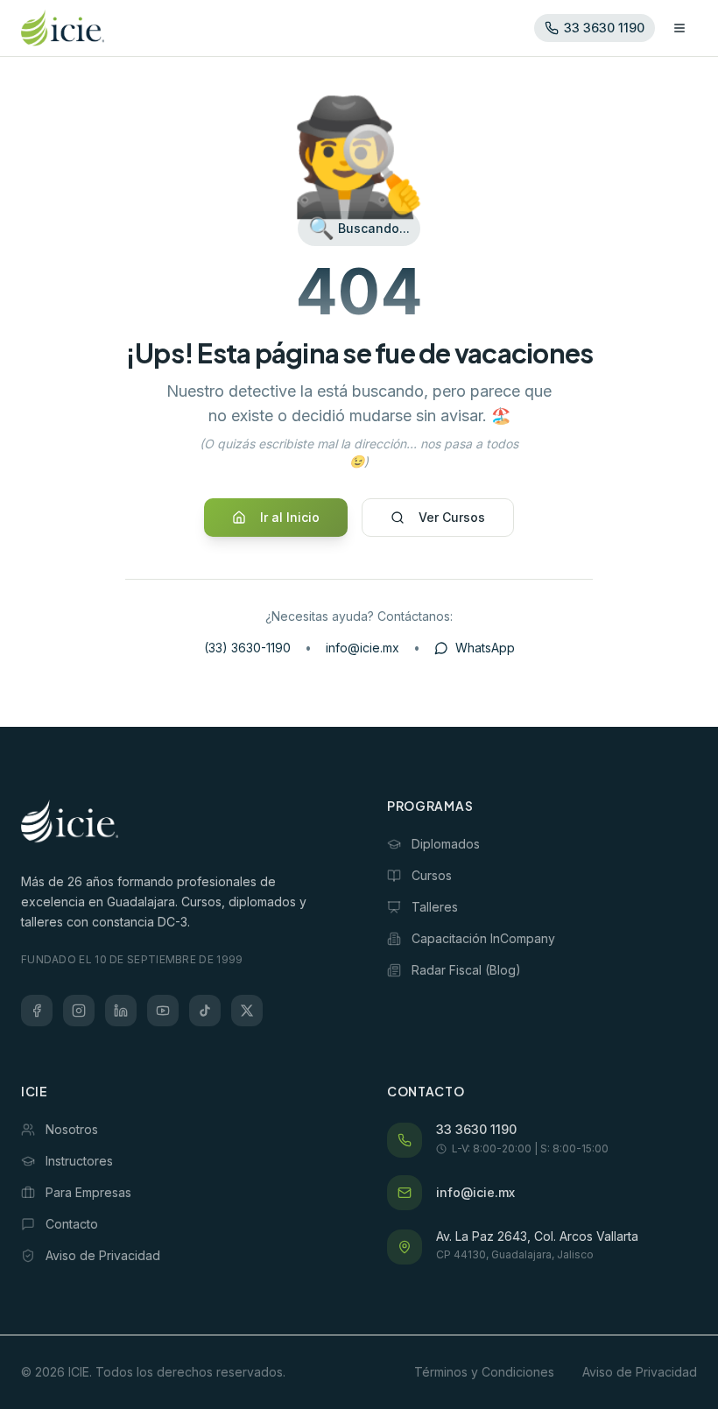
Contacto (72, 1223)
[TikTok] (205, 1010)
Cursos (432, 875)
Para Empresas (88, 1192)
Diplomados (446, 843)
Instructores (79, 1160)
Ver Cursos (452, 517)
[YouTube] (163, 1010)
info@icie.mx (362, 647)
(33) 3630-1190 (247, 647)
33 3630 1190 (476, 1129)
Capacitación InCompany (483, 938)
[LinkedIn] (121, 1010)
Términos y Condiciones (484, 1371)
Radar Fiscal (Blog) (466, 969)
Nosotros (72, 1129)
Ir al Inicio (290, 517)
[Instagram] (79, 1010)
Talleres (435, 906)
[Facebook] (37, 1010)
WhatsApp (485, 647)
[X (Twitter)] (247, 1010)
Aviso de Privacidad (103, 1255)
